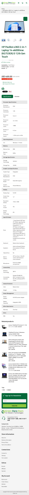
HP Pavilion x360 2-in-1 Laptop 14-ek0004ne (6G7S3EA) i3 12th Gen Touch (13, 11)
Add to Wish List (8, 82)
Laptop (9, 390)
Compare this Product (9, 84)
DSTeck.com (15, 493)
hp (3, 390)
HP (6, 68)
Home (3, 9)
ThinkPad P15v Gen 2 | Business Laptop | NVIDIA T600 (16, 333)
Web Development (20, 491)
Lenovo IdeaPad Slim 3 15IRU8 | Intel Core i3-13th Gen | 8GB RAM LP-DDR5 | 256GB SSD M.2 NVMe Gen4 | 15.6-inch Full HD (17, 366)
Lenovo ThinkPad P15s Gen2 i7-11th (17, 325)
